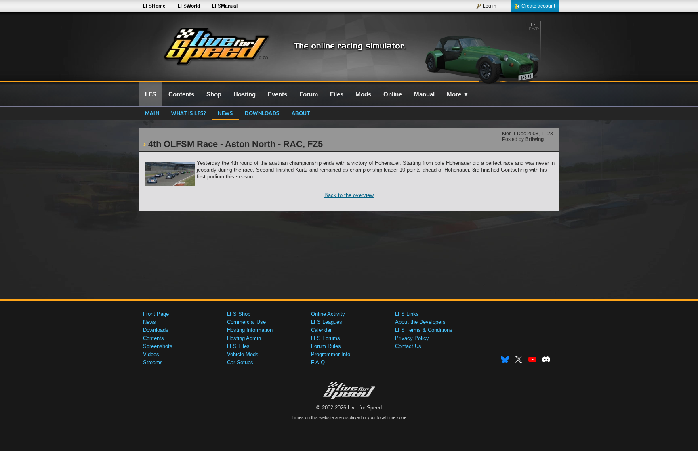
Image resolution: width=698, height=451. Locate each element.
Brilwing (534, 139)
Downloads (262, 112)
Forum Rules (326, 346)
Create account (538, 6)
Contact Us (408, 346)
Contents (153, 338)
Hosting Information (250, 330)
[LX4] (489, 51)
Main (152, 112)
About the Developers (420, 322)
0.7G (263, 57)
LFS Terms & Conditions (423, 330)
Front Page (156, 314)
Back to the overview (349, 195)
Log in (489, 6)
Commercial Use (246, 322)
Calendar (321, 330)
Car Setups (240, 362)
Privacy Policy (412, 338)
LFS (154, 6)
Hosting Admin (244, 338)
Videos (151, 354)
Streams (153, 362)
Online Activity (328, 314)
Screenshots (157, 346)
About (301, 112)
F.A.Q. (318, 362)
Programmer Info (330, 354)
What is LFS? (188, 112)
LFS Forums (325, 338)
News (225, 112)
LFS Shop (238, 314)
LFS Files (238, 346)
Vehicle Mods (243, 354)
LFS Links (407, 314)
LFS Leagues (326, 322)
